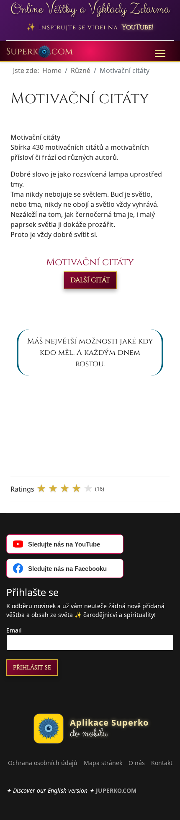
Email (14, 630)
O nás (137, 763)
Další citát (90, 280)
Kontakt (161, 763)
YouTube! (138, 27)
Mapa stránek (103, 763)
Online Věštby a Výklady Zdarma (90, 9)
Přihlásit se (32, 668)
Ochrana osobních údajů (42, 763)
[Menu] (160, 53)
